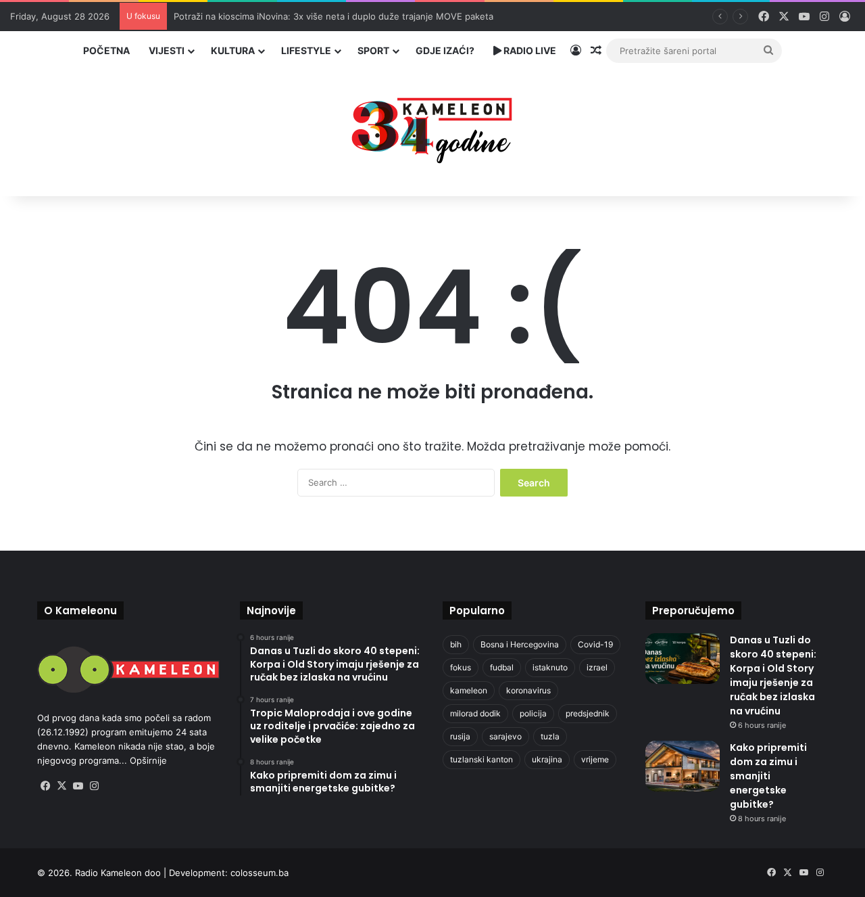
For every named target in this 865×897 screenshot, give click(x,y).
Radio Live (528, 50)
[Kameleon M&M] (432, 126)
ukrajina (547, 759)
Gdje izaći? (445, 50)
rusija (460, 736)
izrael (597, 667)
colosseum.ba (259, 872)
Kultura (233, 50)
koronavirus (528, 690)
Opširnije (148, 760)
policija (533, 713)
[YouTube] (78, 786)
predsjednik (588, 713)
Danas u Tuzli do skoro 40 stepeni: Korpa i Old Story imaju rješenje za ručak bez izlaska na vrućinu (773, 675)
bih (456, 644)
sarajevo (505, 736)
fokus (460, 667)
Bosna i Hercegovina (519, 644)
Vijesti (166, 50)
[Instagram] (94, 786)
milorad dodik (475, 713)
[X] (61, 786)
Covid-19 (595, 644)
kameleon (468, 690)
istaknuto (550, 667)
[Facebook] (45, 786)
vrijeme (595, 759)
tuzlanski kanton (481, 759)
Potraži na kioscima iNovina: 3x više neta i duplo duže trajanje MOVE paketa (333, 16)
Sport (373, 50)
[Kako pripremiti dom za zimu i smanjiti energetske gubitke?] (682, 766)
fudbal (502, 667)
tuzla (550, 736)
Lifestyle (306, 50)
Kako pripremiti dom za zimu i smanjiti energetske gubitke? (768, 776)
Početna (106, 50)
